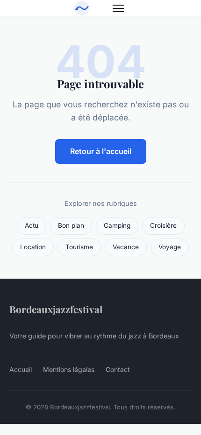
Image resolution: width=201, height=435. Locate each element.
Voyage (169, 247)
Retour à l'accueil (100, 151)
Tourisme (79, 247)
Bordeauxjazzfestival (55, 309)
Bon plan (71, 225)
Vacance (126, 247)
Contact (118, 369)
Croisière (163, 225)
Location (33, 247)
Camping (117, 225)
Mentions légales (68, 369)
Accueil (20, 369)
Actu (31, 225)
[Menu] (118, 8)
